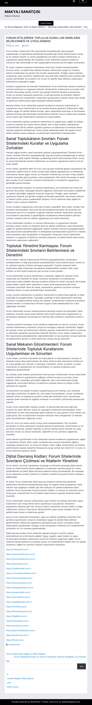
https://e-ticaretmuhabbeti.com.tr (21, 573)
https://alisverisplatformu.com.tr (20, 559)
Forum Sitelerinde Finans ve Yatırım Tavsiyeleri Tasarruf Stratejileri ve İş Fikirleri (50, 657)
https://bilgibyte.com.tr (16, 616)
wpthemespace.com (71, 702)
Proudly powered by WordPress (26, 702)
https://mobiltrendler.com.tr (18, 568)
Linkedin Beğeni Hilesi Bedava (20, 678)
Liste (9, 682)
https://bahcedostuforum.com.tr (20, 554)
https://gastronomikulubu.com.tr (20, 630)
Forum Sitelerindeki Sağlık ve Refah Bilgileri (25, 654)
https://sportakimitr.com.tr (18, 597)
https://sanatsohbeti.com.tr (18, 592)
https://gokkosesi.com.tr (17, 563)
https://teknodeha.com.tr (17, 621)
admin (26, 46)
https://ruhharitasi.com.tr (17, 549)
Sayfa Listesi (12, 687)
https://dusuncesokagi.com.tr (19, 578)
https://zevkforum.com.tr (17, 625)
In (7, 674)
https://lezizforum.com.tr (17, 635)
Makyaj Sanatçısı (22, 12)
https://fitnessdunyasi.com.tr (19, 611)
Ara (7, 661)
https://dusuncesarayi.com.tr (19, 583)
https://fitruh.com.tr (15, 640)
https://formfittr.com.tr (16, 606)
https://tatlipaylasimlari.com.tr (19, 587)
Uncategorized (14, 645)
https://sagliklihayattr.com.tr (19, 602)
